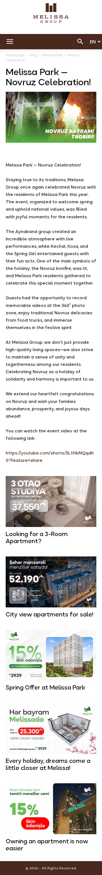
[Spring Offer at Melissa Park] (51, 655)
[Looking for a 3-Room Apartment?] (51, 501)
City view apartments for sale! (49, 614)
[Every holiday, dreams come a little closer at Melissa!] (51, 728)
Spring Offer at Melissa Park (45, 687)
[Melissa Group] (51, 13)
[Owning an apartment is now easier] (51, 808)
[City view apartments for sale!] (51, 581)
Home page (15, 55)
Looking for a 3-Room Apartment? (37, 537)
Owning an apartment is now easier (47, 844)
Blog (33, 55)
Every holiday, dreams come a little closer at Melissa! (48, 764)
